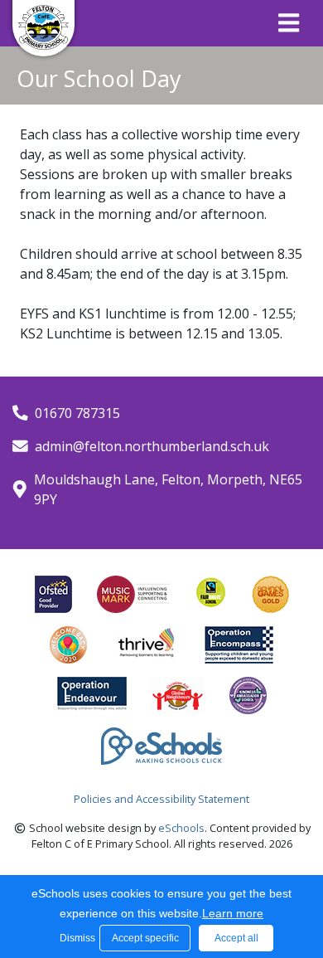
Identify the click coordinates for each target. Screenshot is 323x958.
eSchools (181, 827)
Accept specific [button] (145, 938)
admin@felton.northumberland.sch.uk (152, 446)
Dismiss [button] (75, 938)
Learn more (232, 913)
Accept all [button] (236, 938)
